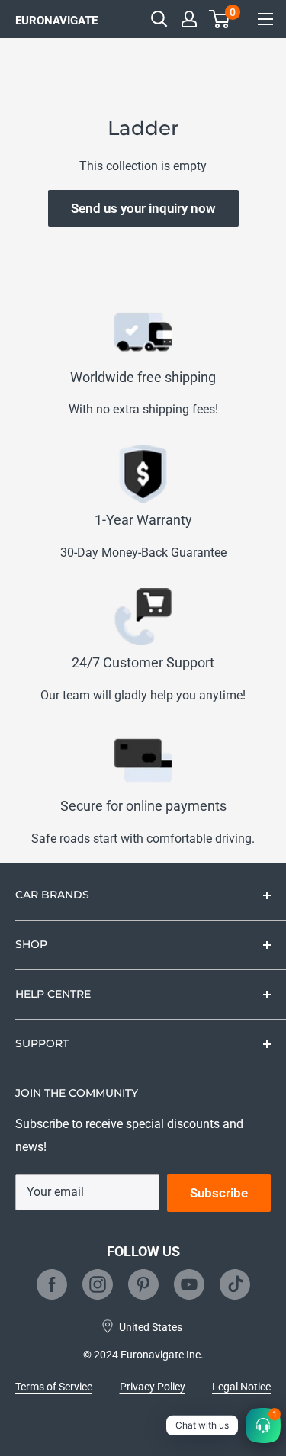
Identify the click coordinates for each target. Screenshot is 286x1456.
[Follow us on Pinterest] (143, 1284)
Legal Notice (241, 1386)
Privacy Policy (152, 1386)
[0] (220, 19)
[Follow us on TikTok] (235, 1284)
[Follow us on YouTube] (189, 1284)
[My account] (189, 19)
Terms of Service (53, 1386)
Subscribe (219, 1192)
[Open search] (159, 19)
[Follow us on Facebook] (52, 1284)
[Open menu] (265, 19)
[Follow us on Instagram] (97, 1284)
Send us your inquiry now (143, 208)
